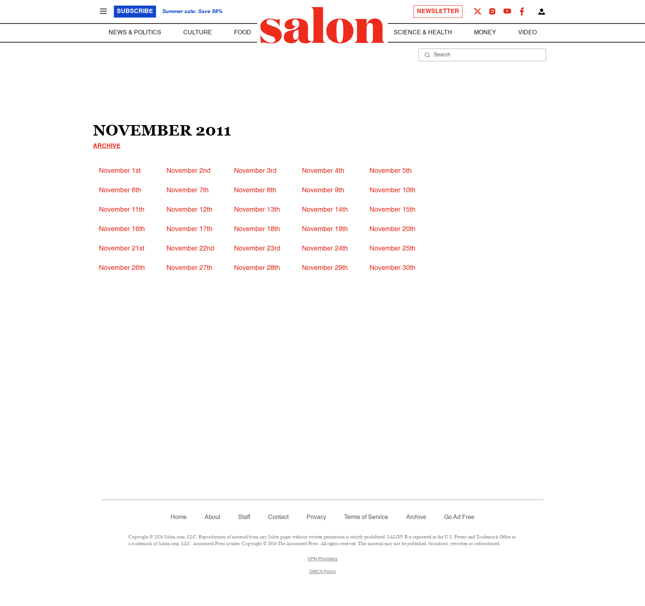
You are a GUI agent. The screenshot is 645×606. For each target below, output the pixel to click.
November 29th (325, 268)
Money (485, 33)
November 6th (120, 190)
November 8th (255, 190)
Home (179, 517)
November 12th (189, 209)
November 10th (392, 190)
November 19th (325, 229)
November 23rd (257, 248)
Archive (107, 146)
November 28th (257, 268)
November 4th (323, 171)
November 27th (189, 268)
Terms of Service (366, 517)
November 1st (120, 171)
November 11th (121, 209)
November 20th (392, 229)
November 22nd (190, 248)
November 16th (122, 229)
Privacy (316, 517)
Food (242, 33)
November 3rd (255, 171)
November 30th (392, 268)
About (212, 517)
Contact (278, 517)
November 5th (391, 171)
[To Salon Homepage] (322, 25)
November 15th (392, 209)
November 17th (189, 229)
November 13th (257, 209)
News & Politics (135, 33)
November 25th (392, 248)
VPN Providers (322, 559)
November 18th (257, 229)
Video (527, 33)
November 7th (187, 190)
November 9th (323, 190)
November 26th (122, 268)
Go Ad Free (459, 517)
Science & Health (423, 33)
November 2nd (188, 171)
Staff (244, 517)
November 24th (325, 248)
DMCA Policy (322, 572)
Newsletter (438, 12)
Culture (197, 33)
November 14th (325, 209)
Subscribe (135, 12)
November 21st (121, 248)
